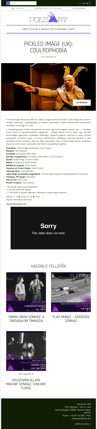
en (87, 3)
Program (61, 29)
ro (84, 3)
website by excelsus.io (83, 424)
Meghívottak (47, 29)
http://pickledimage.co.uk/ (16, 204)
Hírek (25, 29)
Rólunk (34, 29)
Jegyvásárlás (82, 103)
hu (80, 3)
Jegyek (71, 29)
